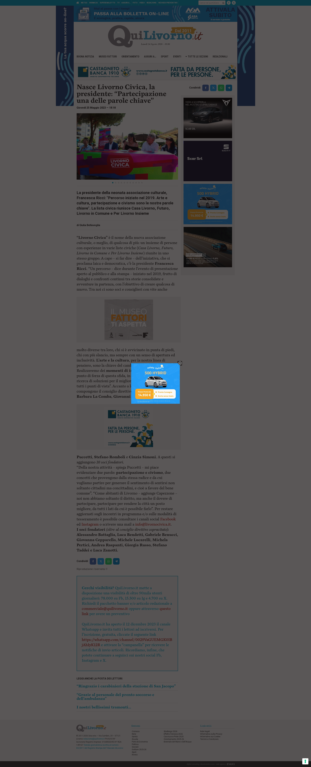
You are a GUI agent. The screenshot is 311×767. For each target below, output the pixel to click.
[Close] (180, 363)
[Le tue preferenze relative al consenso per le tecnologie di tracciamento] (305, 761)
